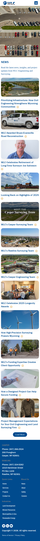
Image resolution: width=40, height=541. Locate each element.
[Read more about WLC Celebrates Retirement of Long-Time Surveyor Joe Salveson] (2, 169)
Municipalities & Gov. (9, 514)
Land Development (8, 505)
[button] (36, 3)
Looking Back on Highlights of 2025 (20, 195)
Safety (23, 492)
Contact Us (6, 496)
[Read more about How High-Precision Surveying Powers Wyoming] (22, 336)
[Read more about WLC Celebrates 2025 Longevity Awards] (11, 307)
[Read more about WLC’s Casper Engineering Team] (38, 277)
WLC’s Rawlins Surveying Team (18, 250)
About (23, 487)
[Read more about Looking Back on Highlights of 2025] (2, 199)
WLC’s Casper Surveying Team (17, 224)
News (23, 483)
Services (5, 487)
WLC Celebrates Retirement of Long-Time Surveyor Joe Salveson (19, 164)
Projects (5, 492)
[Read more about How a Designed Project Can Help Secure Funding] (20, 395)
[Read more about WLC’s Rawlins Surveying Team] (36, 251)
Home (4, 483)
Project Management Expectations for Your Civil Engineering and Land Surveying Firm (19, 424)
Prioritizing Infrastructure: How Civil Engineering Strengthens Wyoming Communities (19, 103)
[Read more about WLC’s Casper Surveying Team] (35, 225)
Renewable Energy (8, 518)
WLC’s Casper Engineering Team (18, 277)
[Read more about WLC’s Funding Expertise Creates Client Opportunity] (23, 366)
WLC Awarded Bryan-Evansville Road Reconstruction (17, 134)
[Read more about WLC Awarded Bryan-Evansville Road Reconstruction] (26, 136)
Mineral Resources (8, 510)
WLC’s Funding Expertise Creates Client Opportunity (18, 364)
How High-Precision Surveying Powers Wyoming (16, 334)
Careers (24, 496)
